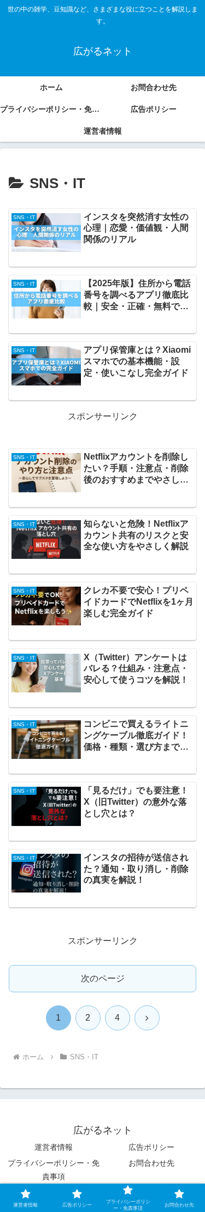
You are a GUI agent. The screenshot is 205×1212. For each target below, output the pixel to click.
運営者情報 (53, 1147)
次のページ (103, 978)
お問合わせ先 (151, 1163)
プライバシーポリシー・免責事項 (53, 1170)
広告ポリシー (151, 1147)
